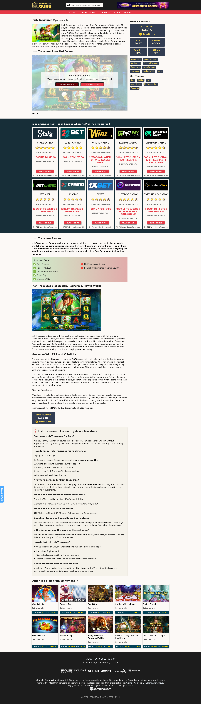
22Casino (72, 194)
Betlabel (45, 194)
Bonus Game (136, 59)
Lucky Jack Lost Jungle (154, 635)
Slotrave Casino (128, 194)
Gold (132, 80)
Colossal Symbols (151, 63)
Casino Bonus (88, 12)
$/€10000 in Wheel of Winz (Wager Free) (100, 160)
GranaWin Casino (156, 142)
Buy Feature (136, 63)
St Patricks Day (150, 84)
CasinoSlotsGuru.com (95, 697)
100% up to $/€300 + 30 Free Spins (45, 210)
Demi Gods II (94, 604)
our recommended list (87, 460)
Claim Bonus (45, 171)
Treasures (135, 88)
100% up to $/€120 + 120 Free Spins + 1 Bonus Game (156, 160)
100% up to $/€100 (100, 209)
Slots (72, 12)
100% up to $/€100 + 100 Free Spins (128, 158)
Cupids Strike (38, 604)
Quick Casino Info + (45, 153)
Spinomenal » (38, 608)
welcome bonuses (92, 484)
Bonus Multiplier (150, 59)
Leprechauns (136, 84)
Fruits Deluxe (38, 635)
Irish (148, 80)
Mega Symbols (149, 67)
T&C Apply (39, 175)
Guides (128, 12)
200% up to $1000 (45, 157)
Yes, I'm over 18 (92, 84)
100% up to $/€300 (73, 157)
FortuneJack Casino (156, 194)
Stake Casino (45, 142)
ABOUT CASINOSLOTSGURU (100, 659)
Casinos (105, 12)
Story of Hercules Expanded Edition (96, 637)
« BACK (35, 113)
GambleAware (133, 682)
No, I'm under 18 (67, 84)
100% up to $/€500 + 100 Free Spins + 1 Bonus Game (128, 211)
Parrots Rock (66, 604)
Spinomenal (60, 20)
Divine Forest (149, 604)
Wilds (159, 71)
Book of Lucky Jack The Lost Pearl (126, 637)
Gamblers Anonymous (153, 682)
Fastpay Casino (128, 142)
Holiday (140, 80)
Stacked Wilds (148, 71)
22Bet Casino (73, 142)
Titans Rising (66, 635)
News (117, 12)
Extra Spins (135, 67)
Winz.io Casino (100, 142)
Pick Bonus (135, 71)
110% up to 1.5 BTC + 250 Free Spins (156, 210)
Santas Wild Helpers (125, 604)
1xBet (100, 194)
